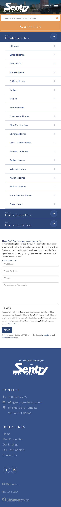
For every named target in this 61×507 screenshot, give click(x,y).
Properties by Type (18, 225)
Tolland (13, 89)
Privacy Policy (13, 324)
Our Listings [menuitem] (10, 444)
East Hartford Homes (20, 142)
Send (7, 330)
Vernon (13, 98)
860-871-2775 (32, 27)
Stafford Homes (18, 186)
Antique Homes (17, 177)
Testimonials (46, 6)
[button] (57, 18)
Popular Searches (17, 38)
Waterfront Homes (19, 151)
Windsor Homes (18, 169)
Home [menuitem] (6, 433)
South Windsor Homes (21, 195)
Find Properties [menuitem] (13, 439)
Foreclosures (16, 204)
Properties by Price (18, 215)
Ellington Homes (18, 133)
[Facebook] (7, 470)
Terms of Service (8, 338)
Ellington (14, 46)
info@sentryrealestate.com (24, 402)
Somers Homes (17, 72)
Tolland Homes (17, 160)
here (40, 250)
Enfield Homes (17, 54)
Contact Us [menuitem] (10, 455)
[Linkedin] (14, 470)
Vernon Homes (17, 107)
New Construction (19, 125)
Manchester (16, 63)
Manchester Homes (19, 116)
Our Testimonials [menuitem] (13, 449)
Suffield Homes (17, 81)
